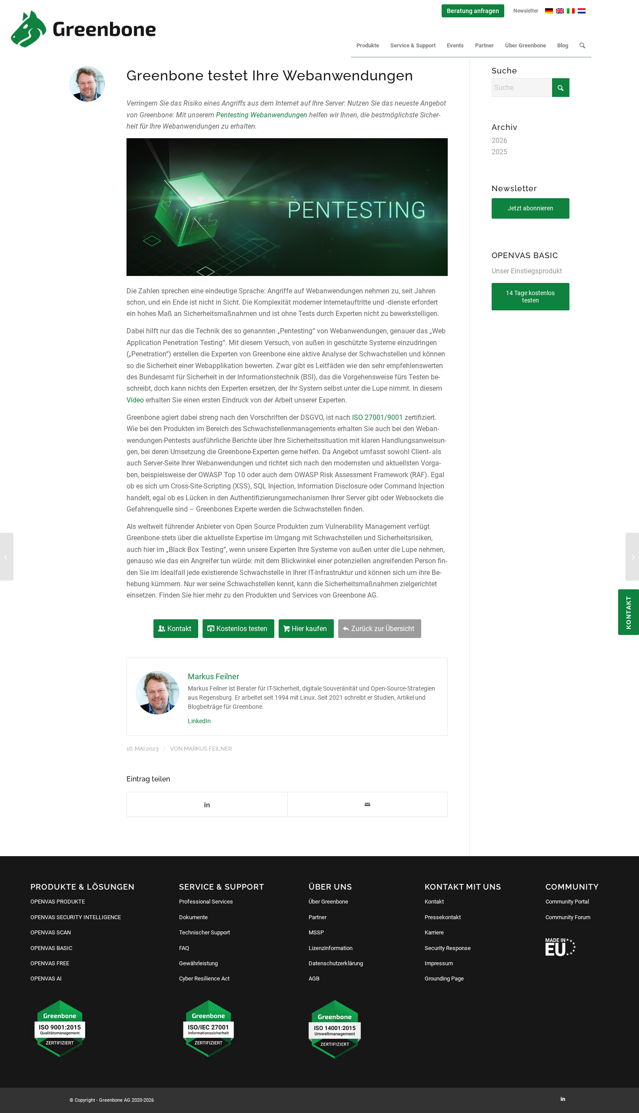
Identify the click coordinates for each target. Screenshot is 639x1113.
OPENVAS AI (46, 978)
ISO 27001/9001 (377, 417)
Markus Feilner (208, 748)
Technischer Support (204, 932)
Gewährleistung (198, 963)
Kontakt (434, 901)
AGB (314, 978)
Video (135, 400)
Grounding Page (444, 978)
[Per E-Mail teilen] (367, 804)
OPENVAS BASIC (51, 948)
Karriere (434, 932)
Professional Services (206, 901)
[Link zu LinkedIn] (562, 1099)
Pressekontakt (443, 917)
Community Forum (568, 917)
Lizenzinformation (331, 948)
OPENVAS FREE (49, 963)
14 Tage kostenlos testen (530, 296)
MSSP (316, 932)
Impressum (439, 963)
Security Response (448, 948)
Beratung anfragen (473, 10)
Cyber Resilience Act (204, 978)
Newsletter (525, 11)
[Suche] (582, 45)
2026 (499, 140)
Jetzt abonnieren (530, 208)
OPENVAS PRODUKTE (57, 901)
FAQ (184, 948)
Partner (317, 917)
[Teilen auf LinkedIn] (207, 804)
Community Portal (567, 901)
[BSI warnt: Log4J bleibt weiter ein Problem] (6, 557)
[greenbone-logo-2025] (83, 28)
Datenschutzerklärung (336, 963)
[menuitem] (473, 10)
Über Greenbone (328, 901)
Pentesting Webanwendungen (261, 115)
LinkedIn (199, 721)
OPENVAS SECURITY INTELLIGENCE (75, 917)
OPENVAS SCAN (50, 932)
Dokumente (193, 917)
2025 (499, 152)
